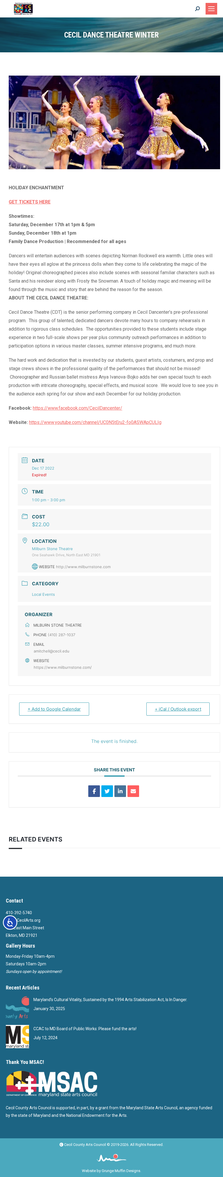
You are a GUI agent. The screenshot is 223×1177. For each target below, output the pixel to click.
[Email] (133, 791)
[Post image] (17, 1007)
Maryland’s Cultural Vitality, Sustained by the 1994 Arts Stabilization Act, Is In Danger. (110, 999)
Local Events (43, 594)
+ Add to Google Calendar (54, 709)
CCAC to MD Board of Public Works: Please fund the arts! (84, 1028)
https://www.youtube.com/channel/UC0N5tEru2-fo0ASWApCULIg (95, 422)
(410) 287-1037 (61, 634)
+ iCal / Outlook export (178, 709)
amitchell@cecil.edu (51, 651)
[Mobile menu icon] (211, 9)
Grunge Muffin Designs (121, 1171)
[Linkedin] (120, 791)
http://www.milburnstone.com (83, 566)
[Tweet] (107, 791)
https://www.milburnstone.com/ (63, 667)
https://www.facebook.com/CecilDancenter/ (77, 408)
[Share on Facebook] (94, 791)
